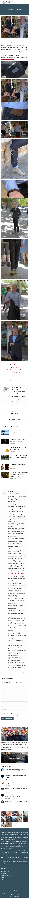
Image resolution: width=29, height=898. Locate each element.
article (14, 380)
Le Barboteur (4, 879)
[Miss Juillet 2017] (14, 819)
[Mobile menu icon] (26, 2)
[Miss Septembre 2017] (3, 819)
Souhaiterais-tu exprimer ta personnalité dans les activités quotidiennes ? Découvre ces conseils (19, 474)
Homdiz (2, 877)
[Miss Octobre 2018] (3, 813)
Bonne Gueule (16, 367)
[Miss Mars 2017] (9, 824)
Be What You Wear (5, 871)
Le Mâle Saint (4, 881)
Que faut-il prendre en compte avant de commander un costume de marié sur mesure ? (18, 457)
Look (17, 380)
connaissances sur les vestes (7, 59)
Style (20, 380)
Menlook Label (17, 372)
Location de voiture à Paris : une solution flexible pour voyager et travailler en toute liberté (16, 802)
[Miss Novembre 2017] (20, 813)
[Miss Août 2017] (9, 819)
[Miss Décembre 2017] (14, 813)
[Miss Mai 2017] (25, 819)
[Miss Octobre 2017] (25, 813)
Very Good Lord (4, 884)
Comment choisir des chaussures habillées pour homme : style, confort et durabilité (18, 431)
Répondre (24, 672)
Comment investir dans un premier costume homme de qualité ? (17, 440)
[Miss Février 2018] (9, 813)
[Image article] (5, 432)
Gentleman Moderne (5, 875)
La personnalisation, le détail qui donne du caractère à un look (18, 448)
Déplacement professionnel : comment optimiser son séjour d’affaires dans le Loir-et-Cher (16, 795)
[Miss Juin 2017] (20, 819)
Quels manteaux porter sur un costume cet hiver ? (18, 465)
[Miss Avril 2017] (3, 824)
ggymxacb (10, 491)
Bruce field (16, 364)
